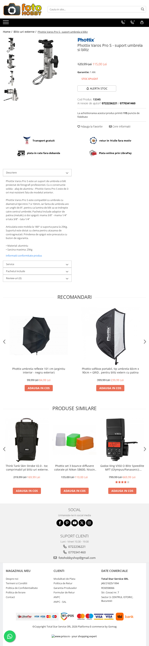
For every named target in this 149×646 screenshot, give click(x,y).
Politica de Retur (63, 583)
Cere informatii (121, 126)
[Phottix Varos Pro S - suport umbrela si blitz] (46, 62)
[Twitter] (82, 522)
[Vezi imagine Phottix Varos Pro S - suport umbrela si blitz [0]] (11, 45)
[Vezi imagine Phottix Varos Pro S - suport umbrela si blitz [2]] (11, 78)
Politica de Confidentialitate (22, 588)
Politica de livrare (15, 592)
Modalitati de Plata (64, 579)
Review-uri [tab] (14, 278)
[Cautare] (142, 9)
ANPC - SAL (60, 602)
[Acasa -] (22, 9)
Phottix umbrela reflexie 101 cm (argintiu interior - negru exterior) (38, 370)
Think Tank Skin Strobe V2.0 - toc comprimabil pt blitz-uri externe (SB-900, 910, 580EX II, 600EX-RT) (27, 467)
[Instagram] (89, 522)
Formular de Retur (64, 592)
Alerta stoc (98, 88)
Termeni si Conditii (16, 583)
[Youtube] (74, 522)
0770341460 (77, 552)
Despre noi (12, 579)
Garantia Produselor (65, 588)
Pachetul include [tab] (15, 271)
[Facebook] (59, 522)
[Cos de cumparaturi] (142, 22)
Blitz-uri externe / (25, 32)
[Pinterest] (67, 522)
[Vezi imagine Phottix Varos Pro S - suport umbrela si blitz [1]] (11, 61)
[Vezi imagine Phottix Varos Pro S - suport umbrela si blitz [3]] (11, 95)
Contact (10, 597)
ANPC (57, 597)
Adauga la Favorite (91, 126)
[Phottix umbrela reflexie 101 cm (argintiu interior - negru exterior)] (39, 335)
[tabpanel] (46, 62)
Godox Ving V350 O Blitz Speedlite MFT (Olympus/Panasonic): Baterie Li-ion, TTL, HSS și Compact (122, 467)
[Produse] (6, 23)
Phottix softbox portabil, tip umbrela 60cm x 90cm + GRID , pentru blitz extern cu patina (110, 370)
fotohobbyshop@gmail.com (77, 558)
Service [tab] (10, 264)
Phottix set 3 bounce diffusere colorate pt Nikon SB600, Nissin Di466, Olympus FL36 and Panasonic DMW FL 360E (74, 467)
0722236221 (77, 547)
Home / (8, 32)
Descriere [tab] (11, 172)
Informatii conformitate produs (24, 255)
